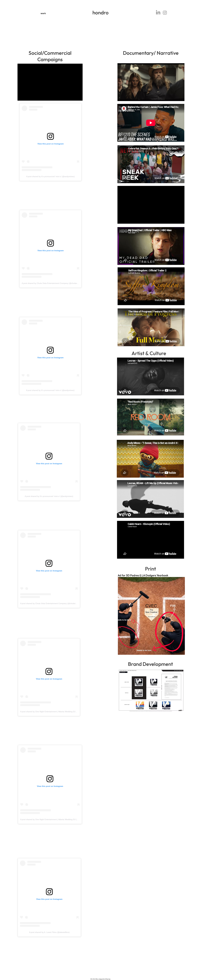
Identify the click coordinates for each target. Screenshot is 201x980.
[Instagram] (165, 12)
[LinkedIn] (158, 12)
